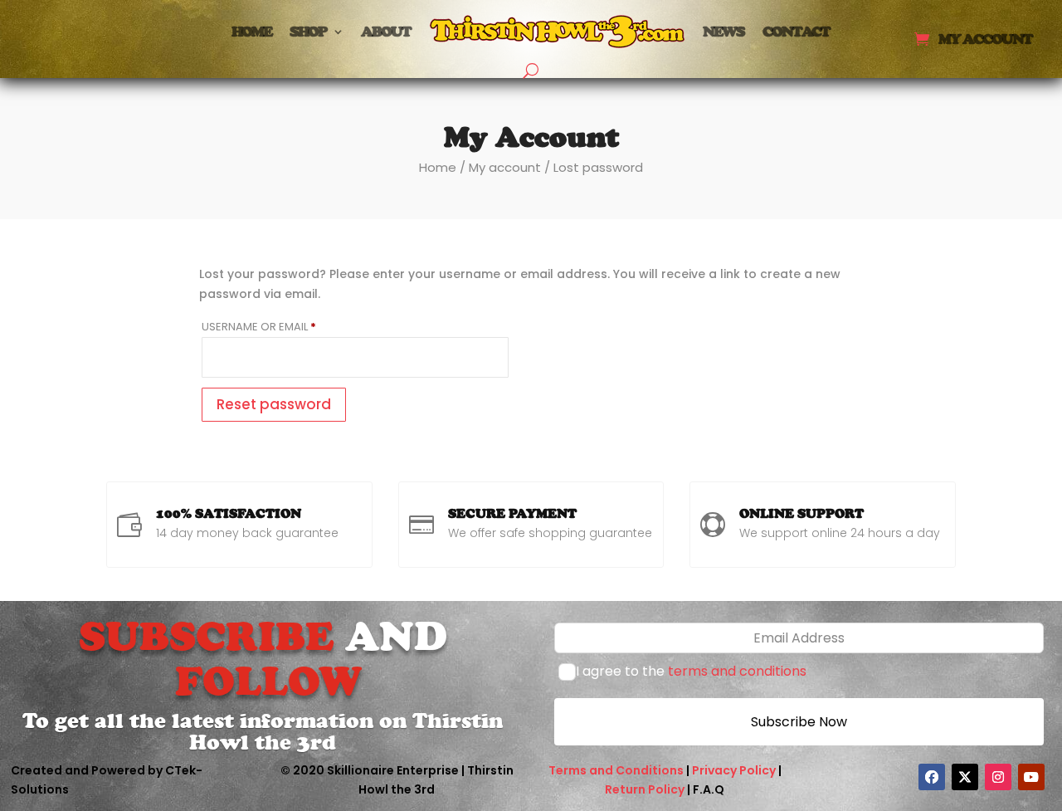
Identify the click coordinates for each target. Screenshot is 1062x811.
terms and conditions (737, 671)
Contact (796, 31)
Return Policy (644, 789)
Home (251, 31)
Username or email (284, 327)
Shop (308, 31)
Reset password (274, 404)
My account (985, 40)
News (723, 31)
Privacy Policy (734, 770)
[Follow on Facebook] (931, 777)
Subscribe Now (799, 721)
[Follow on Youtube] (1031, 777)
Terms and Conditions (616, 770)
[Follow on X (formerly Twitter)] (965, 777)
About (386, 31)
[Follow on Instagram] (998, 777)
